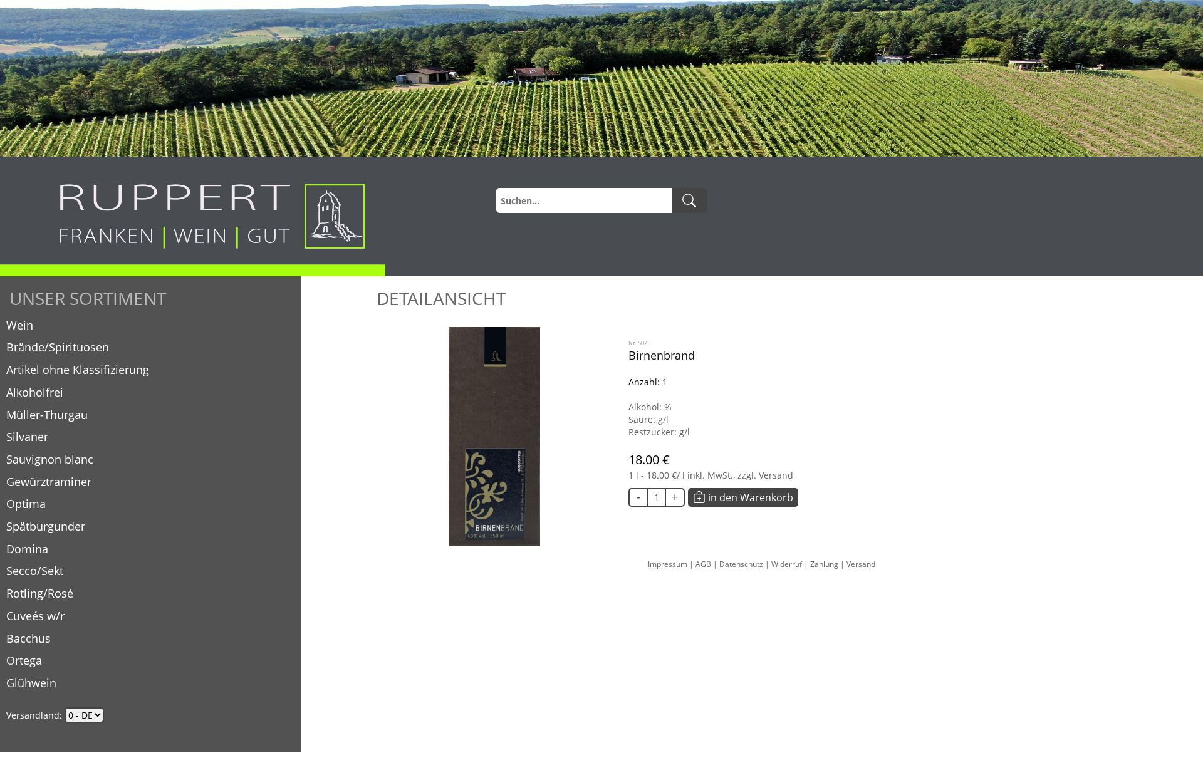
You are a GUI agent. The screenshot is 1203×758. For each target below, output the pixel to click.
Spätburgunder (45, 526)
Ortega (24, 660)
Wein (19, 325)
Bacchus (28, 638)
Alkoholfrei (34, 392)
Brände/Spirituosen (57, 347)
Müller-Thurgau (47, 414)
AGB (704, 564)
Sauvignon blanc (49, 459)
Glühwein (31, 682)
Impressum (668, 564)
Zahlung (825, 564)
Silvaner (27, 436)
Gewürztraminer (48, 481)
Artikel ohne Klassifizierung (77, 369)
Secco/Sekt (34, 570)
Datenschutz (742, 564)
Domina (27, 548)
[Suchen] (689, 200)
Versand (860, 564)
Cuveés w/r (35, 615)
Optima (26, 503)
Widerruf (787, 564)
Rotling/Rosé (39, 593)
